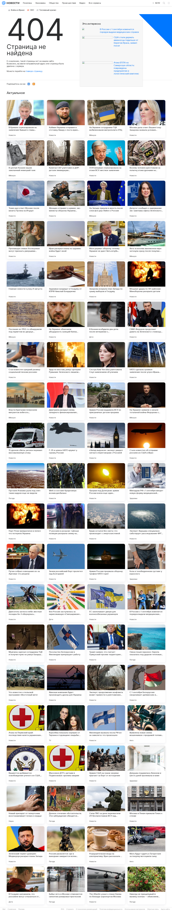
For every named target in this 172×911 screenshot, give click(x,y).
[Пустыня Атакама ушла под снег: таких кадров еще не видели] (25, 482)
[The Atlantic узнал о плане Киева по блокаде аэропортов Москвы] (106, 885)
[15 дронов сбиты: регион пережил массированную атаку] (25, 442)
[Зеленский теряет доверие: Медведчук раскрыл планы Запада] (25, 845)
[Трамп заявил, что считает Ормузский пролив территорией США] (106, 643)
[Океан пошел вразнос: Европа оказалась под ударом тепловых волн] (146, 643)
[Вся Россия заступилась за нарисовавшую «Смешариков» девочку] (66, 603)
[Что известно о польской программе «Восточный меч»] (25, 684)
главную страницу (34, 71)
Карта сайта (165, 909)
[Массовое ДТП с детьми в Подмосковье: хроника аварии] (66, 764)
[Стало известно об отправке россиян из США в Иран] (146, 442)
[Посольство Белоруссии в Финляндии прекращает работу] (66, 643)
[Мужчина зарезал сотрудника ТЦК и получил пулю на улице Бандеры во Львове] (25, 643)
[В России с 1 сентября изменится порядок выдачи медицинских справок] (146, 603)
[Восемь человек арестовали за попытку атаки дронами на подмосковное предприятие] (146, 159)
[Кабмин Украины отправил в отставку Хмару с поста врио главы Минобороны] (66, 119)
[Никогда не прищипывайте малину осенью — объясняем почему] (146, 885)
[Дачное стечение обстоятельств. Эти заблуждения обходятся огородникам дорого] (66, 805)
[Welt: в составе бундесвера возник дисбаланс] (66, 482)
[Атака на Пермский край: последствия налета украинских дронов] (25, 724)
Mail (4, 909)
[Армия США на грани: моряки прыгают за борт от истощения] (106, 764)
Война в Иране (18, 10)
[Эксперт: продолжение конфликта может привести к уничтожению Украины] (106, 684)
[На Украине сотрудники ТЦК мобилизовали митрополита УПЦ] (106, 119)
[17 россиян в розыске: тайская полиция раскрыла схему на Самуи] (66, 522)
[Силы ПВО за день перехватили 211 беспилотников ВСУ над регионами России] (106, 805)
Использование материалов (135, 909)
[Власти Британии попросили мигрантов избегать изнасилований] (25, 401)
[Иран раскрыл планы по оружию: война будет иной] (66, 240)
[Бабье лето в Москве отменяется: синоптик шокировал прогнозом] (66, 885)
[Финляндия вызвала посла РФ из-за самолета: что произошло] (106, 724)
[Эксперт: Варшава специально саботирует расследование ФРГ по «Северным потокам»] (146, 522)
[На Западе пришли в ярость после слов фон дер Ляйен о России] (106, 200)
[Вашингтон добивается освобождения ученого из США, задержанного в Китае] (25, 764)
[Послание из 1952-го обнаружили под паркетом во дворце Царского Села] (25, 321)
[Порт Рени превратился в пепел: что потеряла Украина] (25, 522)
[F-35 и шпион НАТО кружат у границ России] (66, 442)
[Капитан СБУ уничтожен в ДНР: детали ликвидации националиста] (66, 159)
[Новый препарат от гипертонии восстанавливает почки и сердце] (25, 805)
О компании (12, 909)
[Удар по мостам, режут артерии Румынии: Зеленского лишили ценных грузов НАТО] (66, 361)
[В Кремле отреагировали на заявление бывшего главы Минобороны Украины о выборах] (25, 119)
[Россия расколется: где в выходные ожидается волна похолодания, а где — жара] (66, 845)
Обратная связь (153, 909)
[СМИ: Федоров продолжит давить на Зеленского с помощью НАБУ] (146, 321)
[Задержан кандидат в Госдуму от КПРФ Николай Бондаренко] (66, 280)
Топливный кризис (47, 10)
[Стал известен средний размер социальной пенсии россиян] (25, 361)
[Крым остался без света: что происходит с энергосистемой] (106, 522)
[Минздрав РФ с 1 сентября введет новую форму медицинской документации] (146, 482)
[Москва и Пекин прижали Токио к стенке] (146, 805)
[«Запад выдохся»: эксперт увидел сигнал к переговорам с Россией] (106, 442)
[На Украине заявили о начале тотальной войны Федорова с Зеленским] (146, 401)
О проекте (70, 909)
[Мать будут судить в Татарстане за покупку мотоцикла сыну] (146, 845)
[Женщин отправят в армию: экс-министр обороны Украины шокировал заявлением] (66, 200)
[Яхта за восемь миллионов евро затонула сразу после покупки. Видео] (146, 240)
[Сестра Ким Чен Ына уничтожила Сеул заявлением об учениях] (106, 361)
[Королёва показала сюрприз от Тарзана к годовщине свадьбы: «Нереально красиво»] (66, 724)
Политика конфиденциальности (110, 909)
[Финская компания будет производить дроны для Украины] (66, 684)
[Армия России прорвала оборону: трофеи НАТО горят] (106, 563)
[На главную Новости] (12, 3)
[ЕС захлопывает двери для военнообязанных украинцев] (106, 603)
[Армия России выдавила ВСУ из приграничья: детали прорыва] (106, 401)
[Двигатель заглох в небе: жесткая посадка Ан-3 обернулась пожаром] (25, 603)
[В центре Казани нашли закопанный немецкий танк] (25, 159)
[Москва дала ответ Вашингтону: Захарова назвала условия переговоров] (146, 119)
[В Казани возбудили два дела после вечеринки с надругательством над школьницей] (106, 321)
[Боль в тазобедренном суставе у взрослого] (146, 563)
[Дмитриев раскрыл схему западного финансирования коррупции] (66, 401)
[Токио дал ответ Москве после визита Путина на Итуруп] (25, 200)
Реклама (21, 909)
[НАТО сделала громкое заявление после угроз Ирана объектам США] (146, 361)
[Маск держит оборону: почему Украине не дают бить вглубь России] (106, 240)
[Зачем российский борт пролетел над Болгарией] (66, 563)
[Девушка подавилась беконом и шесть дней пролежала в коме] (146, 764)
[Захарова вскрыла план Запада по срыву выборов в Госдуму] (106, 280)
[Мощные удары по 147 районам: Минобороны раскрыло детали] (146, 280)
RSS (62, 909)
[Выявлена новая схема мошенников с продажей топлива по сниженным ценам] (146, 724)
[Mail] (4, 3)
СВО (32, 10)
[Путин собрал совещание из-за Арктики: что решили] (25, 563)
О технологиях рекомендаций (86, 909)
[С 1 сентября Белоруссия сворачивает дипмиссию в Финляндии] (146, 684)
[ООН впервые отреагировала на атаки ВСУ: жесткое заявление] (106, 159)
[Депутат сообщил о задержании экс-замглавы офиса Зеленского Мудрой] (146, 200)
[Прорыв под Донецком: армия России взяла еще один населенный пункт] (106, 482)
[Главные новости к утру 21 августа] (25, 280)
